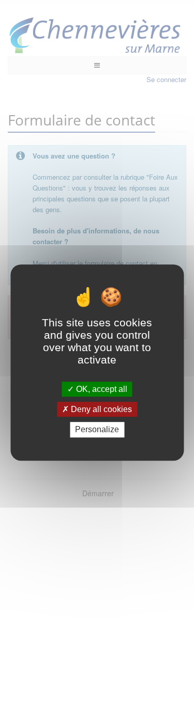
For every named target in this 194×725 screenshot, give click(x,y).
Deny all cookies (100, 409)
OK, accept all (100, 389)
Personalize (97, 429)
